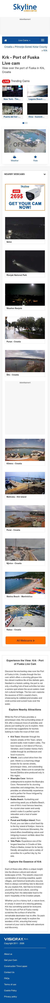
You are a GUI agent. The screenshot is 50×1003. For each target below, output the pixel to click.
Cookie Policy (10, 990)
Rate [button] (35, 160)
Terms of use (10, 984)
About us (8, 953)
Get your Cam (10, 959)
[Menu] (43, 40)
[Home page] (5, 40)
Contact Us (9, 972)
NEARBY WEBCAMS (14, 174)
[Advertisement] (25, 27)
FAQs (6, 978)
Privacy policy (10, 996)
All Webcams (25, 640)
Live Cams (23, 40)
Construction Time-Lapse (15, 966)
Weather (14, 160)
